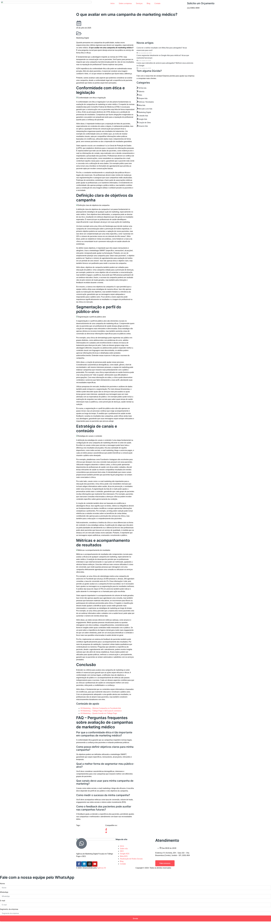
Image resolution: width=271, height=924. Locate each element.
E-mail (2, 901)
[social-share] (119, 829)
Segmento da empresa (9, 909)
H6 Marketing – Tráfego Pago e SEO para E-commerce (101, 711)
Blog (148, 3)
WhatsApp (4, 892)
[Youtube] (94, 864)
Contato (157, 3)
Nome (2, 883)
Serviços (139, 3)
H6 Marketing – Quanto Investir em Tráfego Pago (98, 713)
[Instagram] (89, 864)
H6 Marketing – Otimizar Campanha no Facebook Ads (100, 708)
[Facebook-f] (79, 864)
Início (113, 3)
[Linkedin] (84, 864)
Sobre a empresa (125, 3)
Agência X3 (101, 868)
